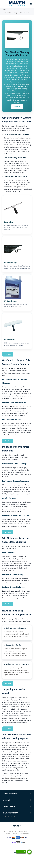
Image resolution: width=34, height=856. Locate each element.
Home (4, 9)
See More (8, 354)
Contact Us (17, 106)
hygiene (18, 563)
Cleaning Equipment (12, 778)
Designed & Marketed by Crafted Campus (17, 833)
